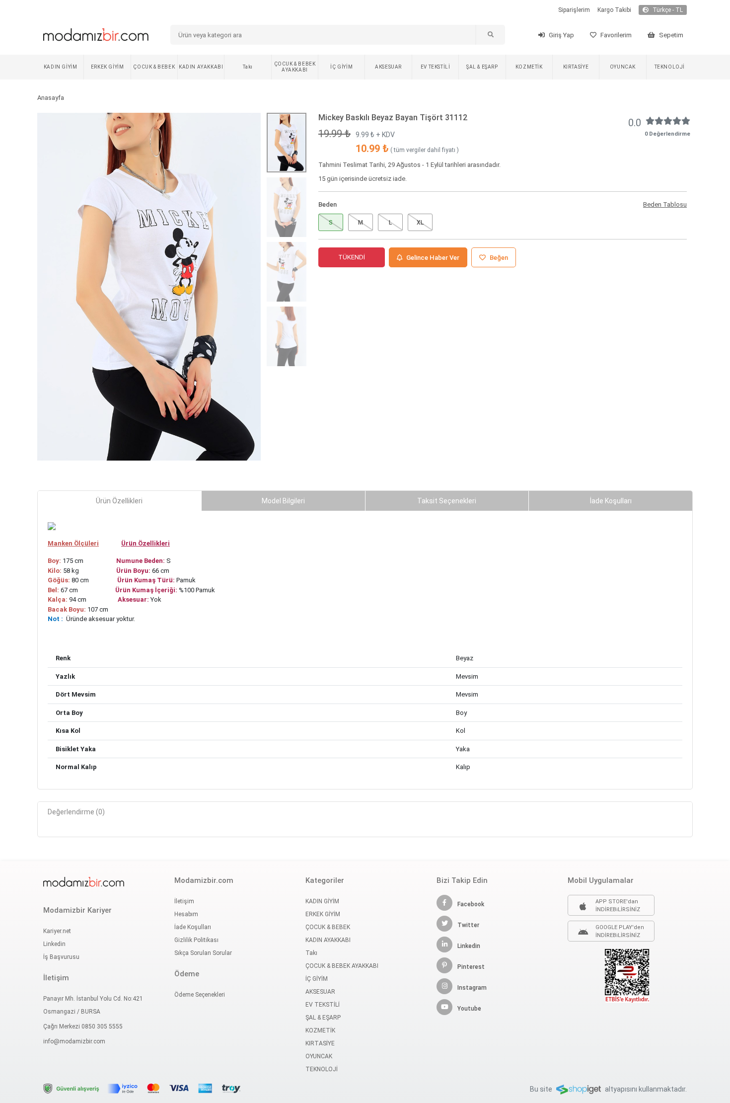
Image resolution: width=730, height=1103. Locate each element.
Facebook (470, 904)
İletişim (184, 901)
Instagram (472, 987)
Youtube (469, 1008)
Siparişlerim (574, 9)
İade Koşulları (192, 927)
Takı (247, 67)
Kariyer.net (57, 931)
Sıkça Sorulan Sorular (203, 952)
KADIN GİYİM (60, 67)
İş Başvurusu (61, 956)
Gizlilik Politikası (196, 940)
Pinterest (471, 966)
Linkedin (54, 944)
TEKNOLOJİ (670, 67)
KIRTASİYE (575, 67)
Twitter (468, 925)
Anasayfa (50, 97)
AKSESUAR (388, 67)
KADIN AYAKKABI (201, 67)
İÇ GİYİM (341, 67)
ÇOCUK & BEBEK (154, 67)
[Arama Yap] (490, 35)
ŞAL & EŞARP (482, 67)
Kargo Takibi (614, 9)
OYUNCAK (623, 67)
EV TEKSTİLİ (435, 67)
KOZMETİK (529, 67)
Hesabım (186, 914)
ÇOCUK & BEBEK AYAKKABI (295, 67)
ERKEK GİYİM (107, 67)
